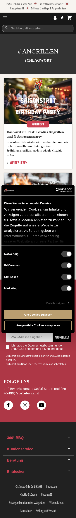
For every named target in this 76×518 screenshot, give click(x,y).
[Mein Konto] (55, 18)
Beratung (15, 460)
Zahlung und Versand (46, 511)
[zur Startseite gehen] (17, 18)
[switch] (66, 265)
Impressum (51, 487)
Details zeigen (55, 303)
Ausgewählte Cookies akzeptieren (38, 325)
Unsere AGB (46, 494)
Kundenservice (20, 449)
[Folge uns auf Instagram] (28, 405)
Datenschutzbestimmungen (34, 355)
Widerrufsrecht (56, 503)
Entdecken (16, 472)
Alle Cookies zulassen (38, 314)
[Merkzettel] (62, 18)
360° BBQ (15, 438)
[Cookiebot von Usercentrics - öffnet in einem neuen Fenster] (55, 190)
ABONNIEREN (62, 337)
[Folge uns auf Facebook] (12, 405)
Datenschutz (26, 511)
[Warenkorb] (69, 18)
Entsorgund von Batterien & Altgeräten (27, 503)
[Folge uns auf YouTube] (45, 405)
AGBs (57, 355)
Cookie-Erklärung (28, 494)
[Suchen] (6, 28)
